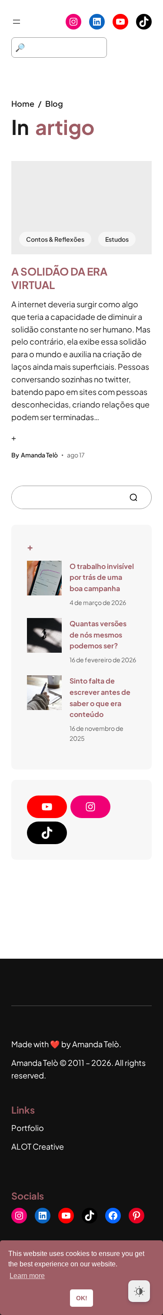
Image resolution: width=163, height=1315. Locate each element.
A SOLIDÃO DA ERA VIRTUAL (59, 278)
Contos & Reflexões (55, 239)
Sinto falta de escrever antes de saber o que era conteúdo (100, 697)
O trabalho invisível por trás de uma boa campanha (102, 577)
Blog (54, 103)
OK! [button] (81, 1298)
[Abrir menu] (16, 21)
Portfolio (27, 1128)
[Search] (137, 497)
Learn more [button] (27, 1275)
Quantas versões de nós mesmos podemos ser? (98, 634)
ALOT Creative (37, 1146)
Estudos (117, 239)
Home (22, 103)
